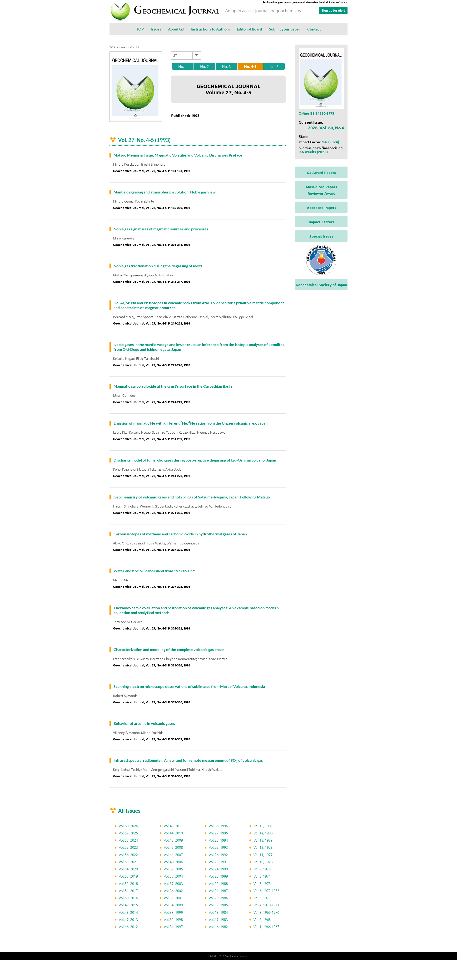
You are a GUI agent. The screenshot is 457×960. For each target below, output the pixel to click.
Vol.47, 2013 (128, 919)
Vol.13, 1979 (263, 840)
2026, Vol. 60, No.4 (326, 127)
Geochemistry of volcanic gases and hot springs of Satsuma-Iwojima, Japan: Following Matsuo (192, 497)
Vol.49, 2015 (128, 904)
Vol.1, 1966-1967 (266, 926)
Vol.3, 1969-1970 (266, 912)
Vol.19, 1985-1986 (222, 904)
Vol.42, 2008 (173, 847)
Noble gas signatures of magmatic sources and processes (161, 229)
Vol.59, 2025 (128, 832)
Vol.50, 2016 (128, 897)
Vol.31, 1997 (173, 926)
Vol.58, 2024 (128, 840)
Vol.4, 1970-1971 (266, 904)
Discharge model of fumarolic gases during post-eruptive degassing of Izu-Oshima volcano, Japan (195, 460)
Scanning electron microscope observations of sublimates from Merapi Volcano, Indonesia (189, 686)
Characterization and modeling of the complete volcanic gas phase (169, 649)
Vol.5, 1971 (262, 897)
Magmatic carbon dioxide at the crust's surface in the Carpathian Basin (173, 386)
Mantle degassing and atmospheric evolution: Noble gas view (165, 192)
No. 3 (226, 66)
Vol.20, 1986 (218, 897)
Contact (314, 29)
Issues (156, 29)
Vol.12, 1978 (263, 847)
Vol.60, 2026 (128, 825)
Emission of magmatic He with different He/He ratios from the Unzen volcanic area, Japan (191, 423)
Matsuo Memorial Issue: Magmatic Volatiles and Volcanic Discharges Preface (178, 155)
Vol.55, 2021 (128, 861)
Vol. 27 (134, 47)
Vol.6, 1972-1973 (266, 890)
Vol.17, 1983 (218, 919)
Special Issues (321, 236)
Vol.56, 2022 (128, 854)
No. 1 (182, 66)
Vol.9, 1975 (262, 868)
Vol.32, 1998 (173, 919)
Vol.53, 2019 (128, 876)
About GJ (176, 29)
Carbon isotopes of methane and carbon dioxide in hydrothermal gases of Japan (180, 534)
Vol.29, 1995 (218, 832)
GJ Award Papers (321, 172)
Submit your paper (284, 29)
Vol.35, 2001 (173, 897)
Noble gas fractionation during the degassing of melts (158, 266)
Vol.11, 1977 (263, 854)
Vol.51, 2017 (128, 890)
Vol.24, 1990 (218, 868)
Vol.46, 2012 (128, 926)
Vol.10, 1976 (263, 861)
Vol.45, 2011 (173, 825)
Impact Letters (321, 221)
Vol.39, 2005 (173, 868)
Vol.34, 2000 (173, 904)
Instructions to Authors (210, 29)
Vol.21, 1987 (218, 890)
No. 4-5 (250, 66)
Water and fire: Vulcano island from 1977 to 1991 (155, 571)
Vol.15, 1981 (263, 825)
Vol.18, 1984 (218, 912)
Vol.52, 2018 (128, 883)
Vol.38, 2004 (173, 876)
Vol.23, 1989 (218, 876)
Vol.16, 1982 (218, 926)
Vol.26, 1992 (218, 854)
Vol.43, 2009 (173, 840)
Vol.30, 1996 (218, 825)
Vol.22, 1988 (218, 883)
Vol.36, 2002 (173, 890)
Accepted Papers (321, 207)
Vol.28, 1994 (218, 840)
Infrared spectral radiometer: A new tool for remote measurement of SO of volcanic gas (188, 760)
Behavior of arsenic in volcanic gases (144, 723)
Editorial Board (249, 29)
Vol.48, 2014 (128, 912)
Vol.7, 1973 (262, 883)
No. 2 (204, 66)
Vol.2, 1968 (262, 919)
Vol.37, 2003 (173, 883)
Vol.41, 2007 (173, 854)
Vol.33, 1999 (173, 912)
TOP (140, 29)
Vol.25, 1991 (218, 861)
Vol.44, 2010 (173, 832)
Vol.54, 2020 (128, 868)
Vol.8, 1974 (262, 876)
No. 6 (274, 66)
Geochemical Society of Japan (321, 284)
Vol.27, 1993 (218, 847)
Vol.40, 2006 (173, 861)
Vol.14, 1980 (263, 832)
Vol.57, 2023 (128, 847)
